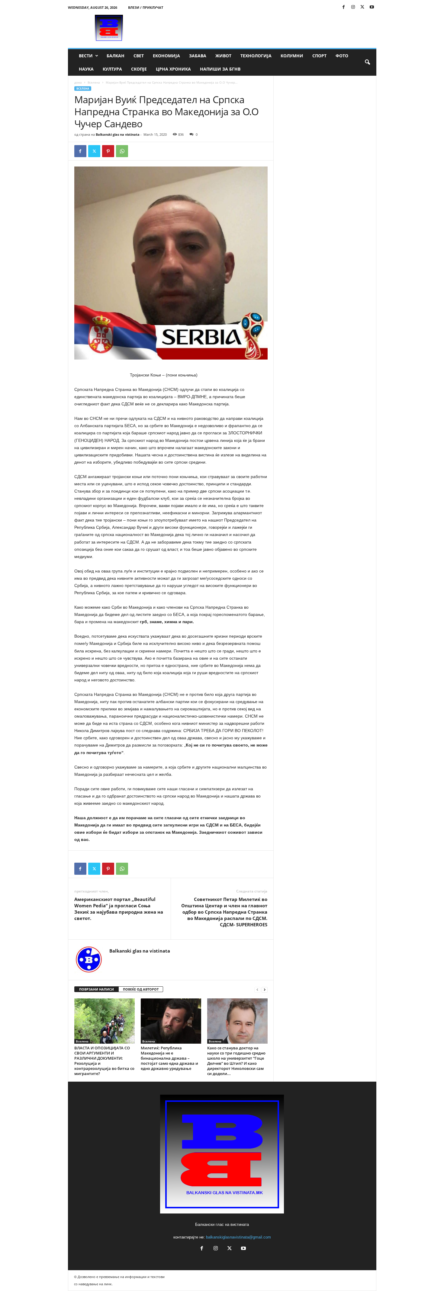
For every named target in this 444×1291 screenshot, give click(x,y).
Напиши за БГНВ (220, 69)
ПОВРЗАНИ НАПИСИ (96, 989)
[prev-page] (257, 989)
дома (78, 82)
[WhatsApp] (122, 151)
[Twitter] (362, 7)
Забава (197, 56)
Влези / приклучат (145, 7)
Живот (223, 56)
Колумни (292, 56)
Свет (139, 56)
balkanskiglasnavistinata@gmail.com (238, 1237)
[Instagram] (353, 7)
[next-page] (265, 989)
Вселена (94, 82)
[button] (367, 62)
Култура (112, 69)
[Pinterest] (108, 151)
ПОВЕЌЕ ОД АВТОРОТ (141, 989)
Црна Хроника (173, 69)
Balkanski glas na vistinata (118, 134)
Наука (86, 69)
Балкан (115, 56)
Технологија (256, 56)
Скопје (139, 69)
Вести (86, 56)
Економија (166, 56)
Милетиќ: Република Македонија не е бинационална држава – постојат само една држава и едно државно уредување (169, 1058)
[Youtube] (371, 7)
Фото (342, 56)
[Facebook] (343, 7)
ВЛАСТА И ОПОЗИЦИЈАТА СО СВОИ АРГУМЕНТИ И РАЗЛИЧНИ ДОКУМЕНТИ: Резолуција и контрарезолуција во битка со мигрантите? (104, 1060)
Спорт (319, 56)
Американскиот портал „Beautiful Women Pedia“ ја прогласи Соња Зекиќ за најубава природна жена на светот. (118, 908)
